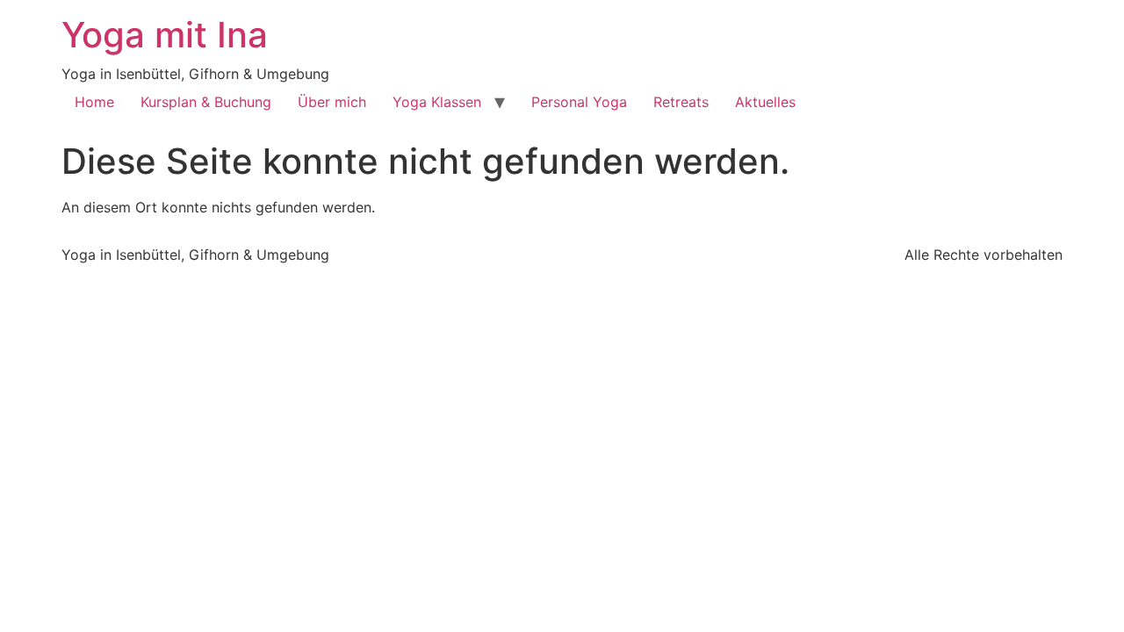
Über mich (332, 102)
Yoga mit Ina (164, 34)
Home (94, 102)
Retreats (681, 102)
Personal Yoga (579, 102)
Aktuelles (765, 102)
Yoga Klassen (437, 102)
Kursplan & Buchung (205, 102)
